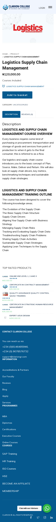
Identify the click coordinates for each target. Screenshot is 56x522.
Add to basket (17, 95)
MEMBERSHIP (10, 491)
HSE (4, 476)
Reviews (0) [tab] (27, 114)
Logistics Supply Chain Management (25, 86)
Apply (5, 396)
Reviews (6, 383)
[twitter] (38, 518)
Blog (4, 389)
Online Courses (10, 442)
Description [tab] (11, 114)
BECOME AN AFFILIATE (16, 483)
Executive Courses (11, 435)
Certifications (9, 429)
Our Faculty (8, 376)
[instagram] (45, 518)
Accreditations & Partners (15, 370)
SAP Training (9, 453)
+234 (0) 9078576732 (15, 351)
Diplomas (7, 422)
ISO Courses (9, 468)
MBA (4, 416)
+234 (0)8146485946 (15, 346)
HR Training (8, 461)
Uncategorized (20, 105)
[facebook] (31, 518)
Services (6, 402)
